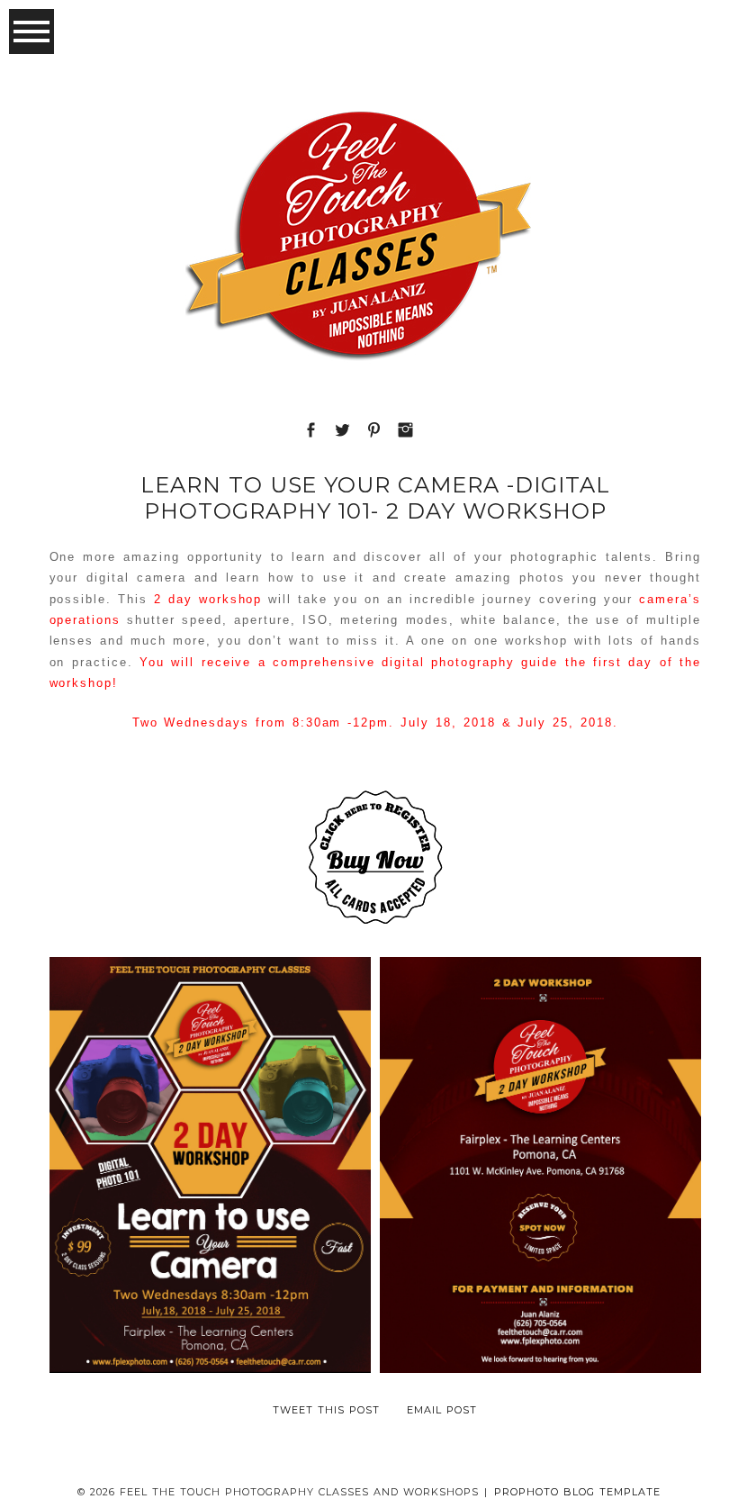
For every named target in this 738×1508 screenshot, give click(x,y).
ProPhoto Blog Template (577, 1491)
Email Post (442, 1410)
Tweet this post (326, 1410)
